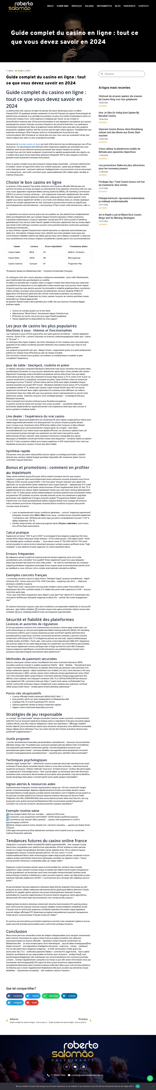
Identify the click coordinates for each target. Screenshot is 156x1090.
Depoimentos (104, 6)
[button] (15, 996)
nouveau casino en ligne (29, 144)
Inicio (50, 6)
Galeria (89, 6)
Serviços (76, 6)
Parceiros (129, 6)
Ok (138, 1086)
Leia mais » (103, 106)
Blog (118, 6)
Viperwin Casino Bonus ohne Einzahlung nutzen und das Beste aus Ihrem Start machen (121, 132)
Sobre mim (62, 6)
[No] (153, 1086)
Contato (143, 6)
